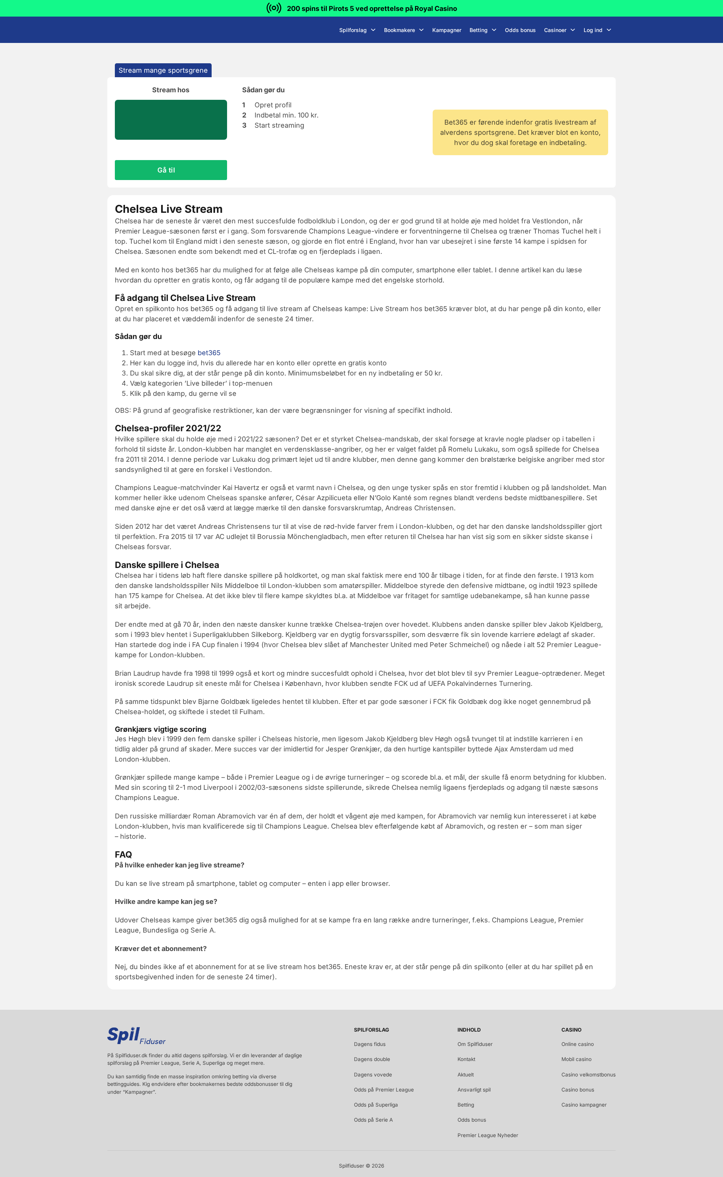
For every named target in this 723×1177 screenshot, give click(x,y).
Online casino (577, 1044)
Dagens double (372, 1059)
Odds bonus (520, 30)
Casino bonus (577, 1090)
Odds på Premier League (384, 1090)
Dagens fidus (370, 1044)
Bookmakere (399, 30)
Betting (479, 30)
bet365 (209, 353)
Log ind (593, 30)
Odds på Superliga (376, 1105)
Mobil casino (576, 1059)
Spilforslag (353, 30)
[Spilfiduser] (135, 30)
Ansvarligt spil (474, 1090)
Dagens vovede (373, 1075)
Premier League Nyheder (488, 1135)
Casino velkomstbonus (588, 1075)
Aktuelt (466, 1075)
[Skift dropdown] (373, 29)
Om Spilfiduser (475, 1044)
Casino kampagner (584, 1105)
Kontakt (466, 1059)
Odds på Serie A (373, 1120)
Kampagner (446, 30)
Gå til (166, 170)
